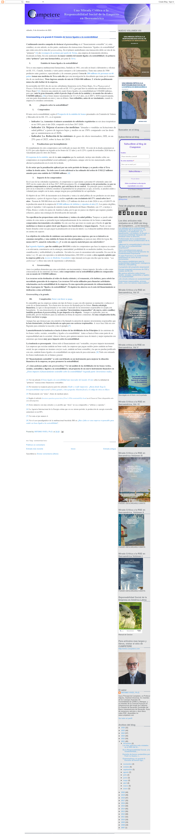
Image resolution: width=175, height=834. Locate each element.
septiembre (128, 769)
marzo (126, 786)
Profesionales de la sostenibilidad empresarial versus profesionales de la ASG (134, 240)
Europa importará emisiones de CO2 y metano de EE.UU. (134, 270)
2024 (123, 733)
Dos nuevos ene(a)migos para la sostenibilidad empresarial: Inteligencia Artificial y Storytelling (134, 263)
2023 (123, 736)
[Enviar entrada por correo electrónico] (62, 432)
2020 (123, 792)
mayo (125, 780)
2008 (123, 825)
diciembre (127, 743)
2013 (123, 811)
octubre (126, 767)
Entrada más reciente (34, 449)
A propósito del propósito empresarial (134, 267)
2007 (123, 828)
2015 (123, 806)
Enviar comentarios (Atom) (47, 454)
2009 (123, 822)
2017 (123, 800)
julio (125, 775)
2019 (123, 795)
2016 (123, 803)
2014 (123, 809)
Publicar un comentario (35, 445)
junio (125, 778)
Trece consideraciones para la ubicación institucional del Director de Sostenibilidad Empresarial (134, 251)
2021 (123, 741)
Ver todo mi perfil (125, 718)
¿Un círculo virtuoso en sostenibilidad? (134, 279)
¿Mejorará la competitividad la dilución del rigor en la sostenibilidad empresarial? (134, 246)
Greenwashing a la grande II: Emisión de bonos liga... (134, 759)
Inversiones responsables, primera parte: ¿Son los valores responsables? (134, 282)
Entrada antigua (109, 449)
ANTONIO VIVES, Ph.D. (130, 693)
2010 (123, 820)
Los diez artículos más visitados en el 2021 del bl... (135, 746)
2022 (123, 739)
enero (125, 789)
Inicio (73, 449)
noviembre (127, 764)
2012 (123, 814)
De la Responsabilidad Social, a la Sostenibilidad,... (136, 750)
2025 (123, 730)
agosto (126, 772)
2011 (123, 817)
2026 (123, 728)
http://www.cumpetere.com (129, 649)
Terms (134, 189)
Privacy (140, 189)
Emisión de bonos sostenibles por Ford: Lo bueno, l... (136, 755)
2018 (123, 798)
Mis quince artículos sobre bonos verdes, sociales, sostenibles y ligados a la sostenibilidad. (134, 275)
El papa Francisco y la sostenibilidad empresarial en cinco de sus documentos (133, 257)
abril (125, 783)
